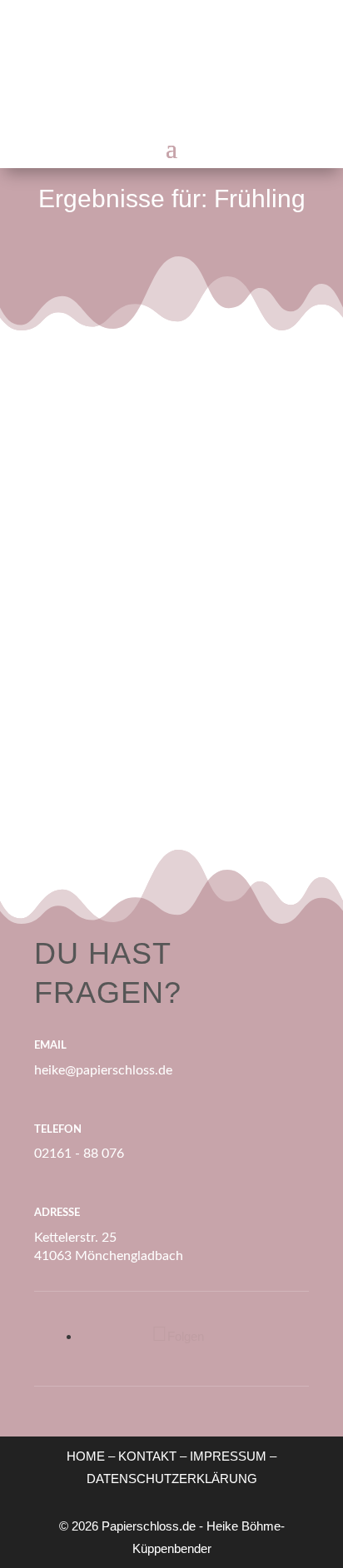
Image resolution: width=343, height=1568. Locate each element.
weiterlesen (120, 709)
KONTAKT (147, 1456)
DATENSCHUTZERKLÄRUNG (172, 1478)
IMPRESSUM (228, 1456)
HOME (86, 1456)
